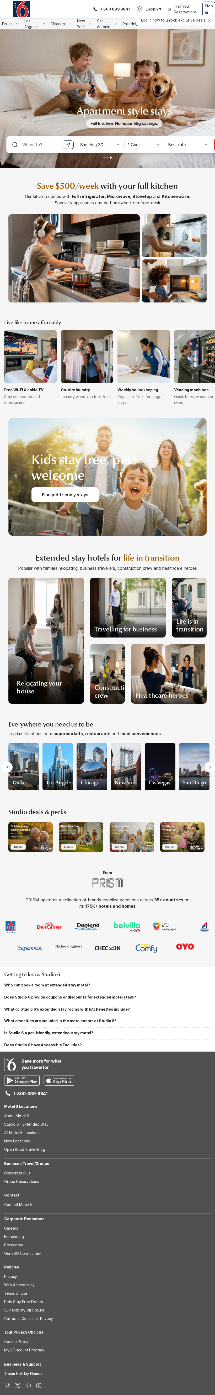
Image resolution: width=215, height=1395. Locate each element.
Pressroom (13, 1245)
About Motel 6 (16, 1116)
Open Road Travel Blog (24, 1149)
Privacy (10, 1276)
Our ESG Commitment (22, 1253)
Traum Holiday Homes (23, 1373)
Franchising (14, 1236)
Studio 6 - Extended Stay (26, 1124)
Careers (11, 1228)
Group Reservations (21, 1181)
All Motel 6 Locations (22, 1132)
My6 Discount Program (24, 1350)
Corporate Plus (17, 1173)
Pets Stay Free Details (23, 1301)
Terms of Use (16, 1293)
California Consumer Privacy (28, 1318)
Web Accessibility (19, 1285)
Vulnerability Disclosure (24, 1310)
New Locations (17, 1141)
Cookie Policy (16, 1341)
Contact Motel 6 (18, 1204)
